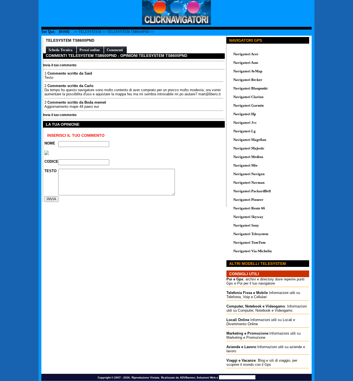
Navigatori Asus (245, 63)
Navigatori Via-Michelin (252, 251)
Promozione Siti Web (237, 377)
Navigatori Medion (248, 157)
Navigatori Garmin (248, 105)
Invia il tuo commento (59, 65)
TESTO (50, 171)
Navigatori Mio (245, 165)
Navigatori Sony (246, 225)
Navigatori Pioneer (248, 200)
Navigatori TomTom (249, 242)
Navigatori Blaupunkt (250, 88)
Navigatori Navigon (248, 174)
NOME (49, 143)
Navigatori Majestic (248, 148)
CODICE (51, 161)
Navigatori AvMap (247, 71)
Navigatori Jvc (245, 122)
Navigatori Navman (248, 182)
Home (64, 32)
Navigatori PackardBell (252, 191)
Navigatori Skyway (248, 217)
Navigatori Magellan (249, 140)
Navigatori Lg (244, 131)
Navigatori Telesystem (250, 234)
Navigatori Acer (245, 54)
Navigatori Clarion (248, 97)
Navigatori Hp (244, 114)
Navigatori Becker (247, 80)
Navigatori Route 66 (249, 208)
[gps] (176, 24)
